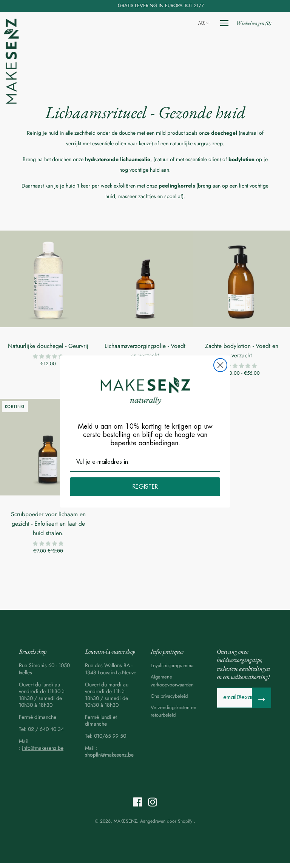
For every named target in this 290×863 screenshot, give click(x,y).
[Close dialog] (220, 365)
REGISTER (145, 487)
